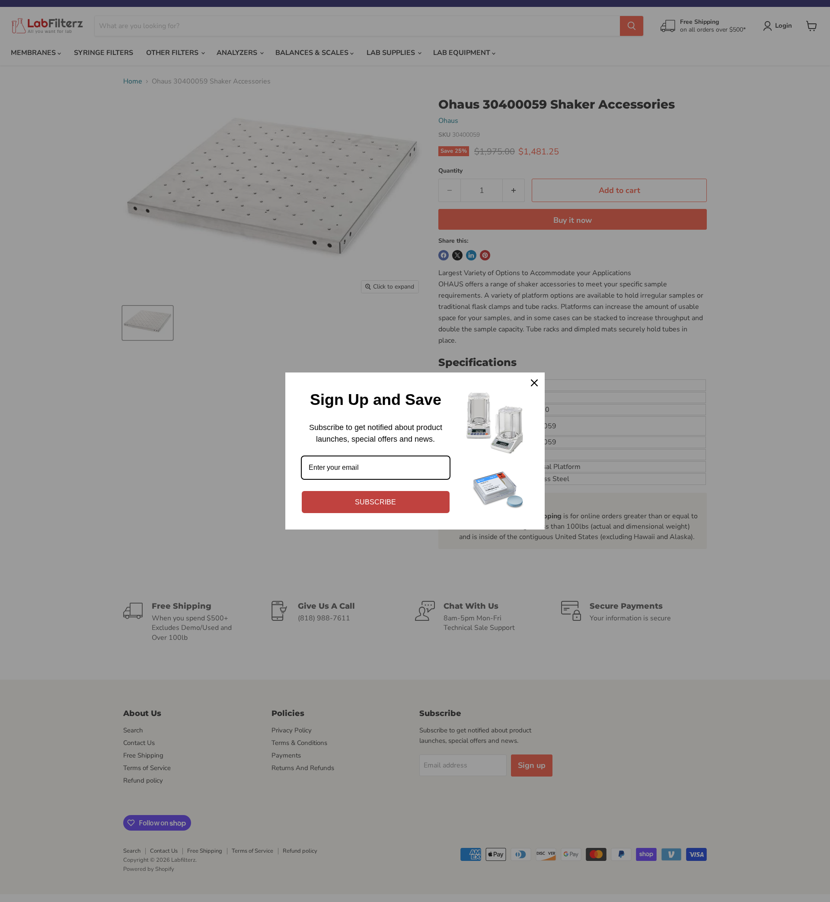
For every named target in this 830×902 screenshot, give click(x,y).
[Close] (534, 382)
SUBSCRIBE (375, 502)
